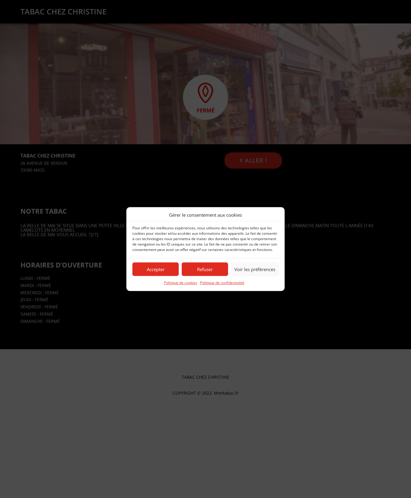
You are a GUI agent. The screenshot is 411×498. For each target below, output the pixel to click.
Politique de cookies (180, 283)
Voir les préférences (254, 269)
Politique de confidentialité (222, 283)
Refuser (205, 269)
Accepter (156, 269)
